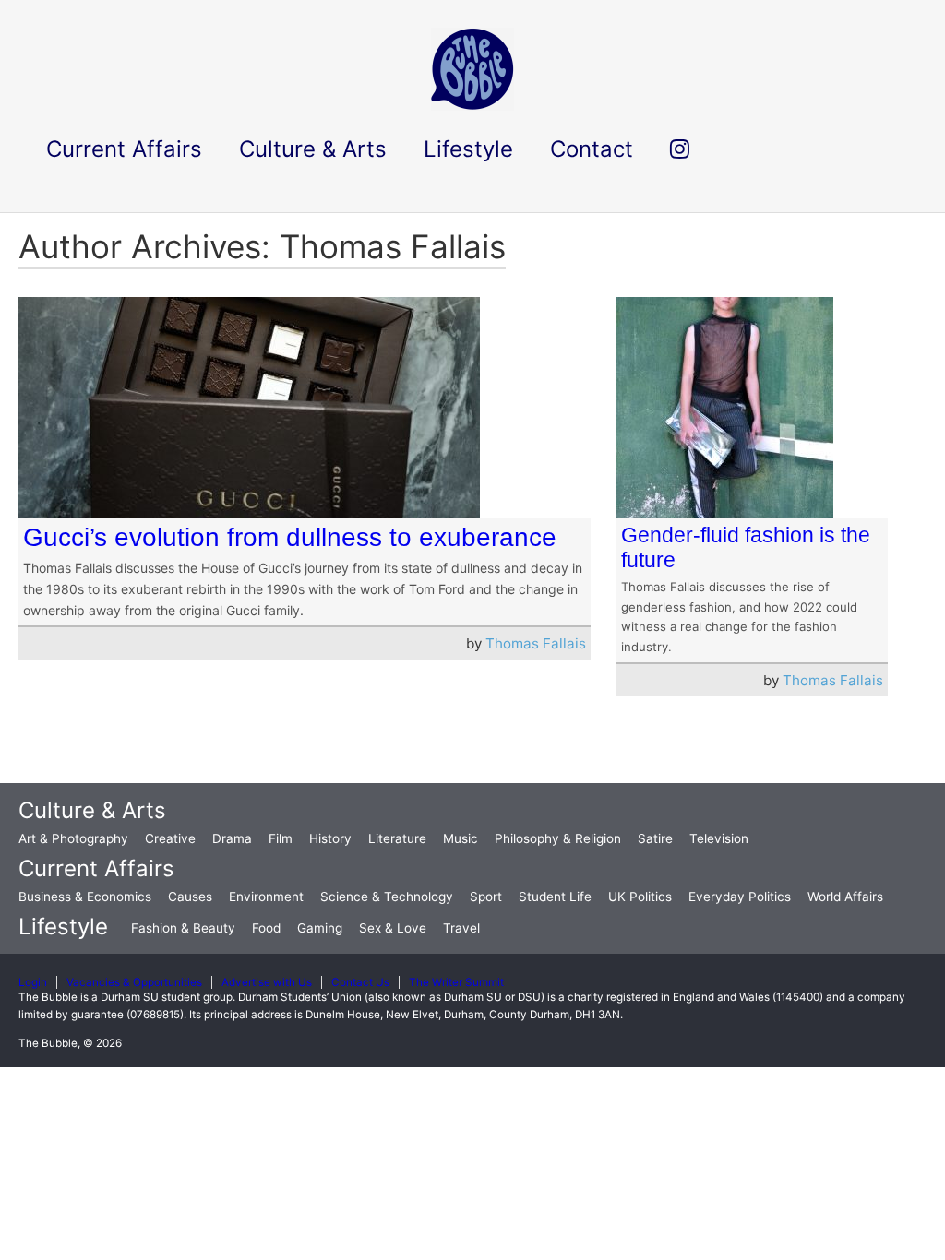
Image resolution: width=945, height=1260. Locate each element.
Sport (486, 896)
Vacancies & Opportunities (134, 982)
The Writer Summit (456, 982)
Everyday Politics (739, 896)
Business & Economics (84, 896)
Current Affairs (96, 868)
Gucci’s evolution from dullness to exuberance (289, 537)
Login (32, 982)
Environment (266, 896)
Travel (461, 928)
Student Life (555, 896)
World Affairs (845, 896)
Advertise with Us (266, 982)
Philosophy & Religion (558, 838)
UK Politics (640, 896)
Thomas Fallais (535, 643)
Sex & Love (392, 928)
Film (281, 838)
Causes (190, 896)
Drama (232, 838)
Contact (591, 149)
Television (718, 838)
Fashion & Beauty (183, 928)
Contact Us (360, 982)
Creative (170, 838)
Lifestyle (63, 926)
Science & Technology (386, 896)
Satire (655, 838)
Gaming (319, 928)
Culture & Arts (92, 810)
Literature (397, 838)
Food (266, 928)
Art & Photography (73, 838)
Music (460, 838)
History (330, 838)
